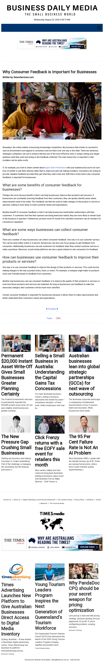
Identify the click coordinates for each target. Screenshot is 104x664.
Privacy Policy (79, 500)
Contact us (7, 500)
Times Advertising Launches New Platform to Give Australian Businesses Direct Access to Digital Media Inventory (16, 609)
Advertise (89, 500)
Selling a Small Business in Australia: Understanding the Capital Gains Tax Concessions (50, 372)
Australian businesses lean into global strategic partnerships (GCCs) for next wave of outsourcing (84, 375)
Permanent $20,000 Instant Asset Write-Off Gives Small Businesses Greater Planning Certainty (16, 375)
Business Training (7, 654)
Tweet (49, 318)
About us (16, 500)
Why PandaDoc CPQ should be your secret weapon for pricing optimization (84, 596)
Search (98, 500)
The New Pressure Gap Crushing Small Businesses (16, 445)
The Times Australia (57, 503)
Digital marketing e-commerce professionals (39, 500)
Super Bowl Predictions (55, 167)
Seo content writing (65, 500)
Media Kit (43, 503)
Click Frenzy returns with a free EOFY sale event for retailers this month (50, 451)
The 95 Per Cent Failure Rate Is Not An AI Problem (83, 445)
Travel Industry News (42, 648)
